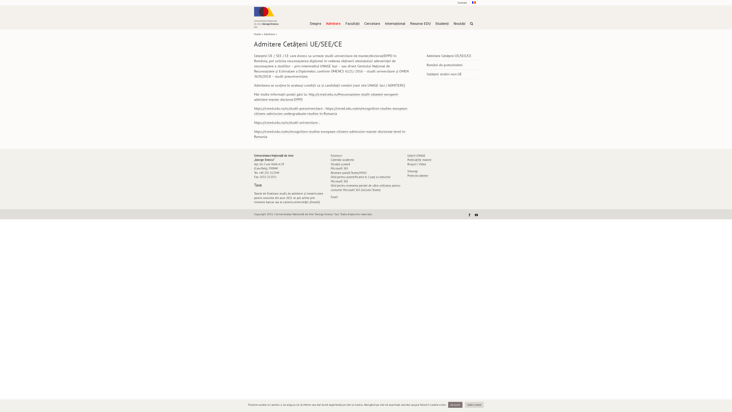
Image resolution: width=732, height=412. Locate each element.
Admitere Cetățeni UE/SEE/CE (449, 56)
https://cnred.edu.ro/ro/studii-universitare (286, 122)
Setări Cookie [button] (474, 404)
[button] (471, 23)
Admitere (269, 34)
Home (257, 34)
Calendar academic (343, 160)
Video (422, 164)
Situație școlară (340, 164)
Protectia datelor (417, 175)
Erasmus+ (337, 155)
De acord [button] (455, 404)
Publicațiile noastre (419, 160)
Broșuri (411, 164)
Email (334, 197)
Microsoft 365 (339, 168)
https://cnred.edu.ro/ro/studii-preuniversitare (288, 108)
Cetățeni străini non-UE (444, 74)
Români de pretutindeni (445, 65)
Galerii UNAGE (416, 155)
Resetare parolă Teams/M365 (349, 173)
